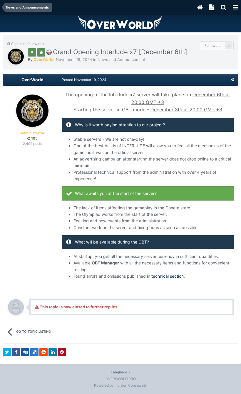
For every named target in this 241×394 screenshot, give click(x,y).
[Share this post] (232, 79)
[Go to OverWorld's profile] (16, 56)
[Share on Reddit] (43, 352)
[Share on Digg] (25, 352)
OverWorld (32, 79)
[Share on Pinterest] (62, 352)
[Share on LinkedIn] (52, 352)
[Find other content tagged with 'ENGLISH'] (49, 52)
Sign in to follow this (27, 44)
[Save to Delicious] (34, 352)
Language (119, 372)
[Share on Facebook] (16, 352)
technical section (167, 276)
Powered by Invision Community (120, 385)
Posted (84, 79)
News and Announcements (123, 59)
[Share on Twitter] (7, 352)
